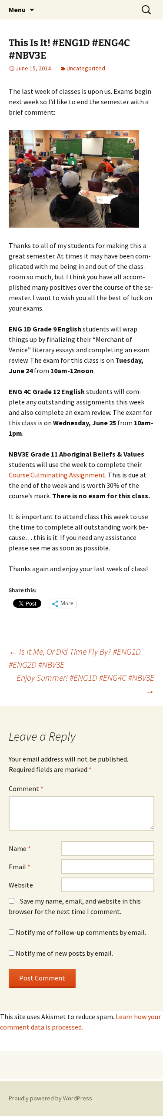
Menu (17, 9)
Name (20, 848)
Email (19, 866)
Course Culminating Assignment (57, 474)
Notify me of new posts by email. (64, 953)
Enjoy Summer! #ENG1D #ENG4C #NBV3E (85, 684)
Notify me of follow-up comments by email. (81, 932)
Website (21, 885)
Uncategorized (86, 68)
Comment (26, 788)
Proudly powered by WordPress (50, 1098)
